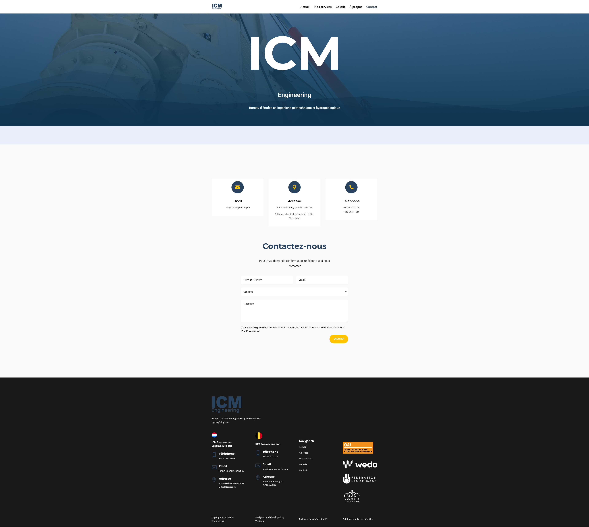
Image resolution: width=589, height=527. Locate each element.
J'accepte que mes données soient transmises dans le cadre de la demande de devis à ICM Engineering (293, 329)
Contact (371, 7)
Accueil (305, 7)
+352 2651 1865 (351, 211)
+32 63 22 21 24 (351, 207)
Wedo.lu (259, 520)
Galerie (341, 7)
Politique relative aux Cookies (358, 519)
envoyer (338, 338)
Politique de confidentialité (313, 519)
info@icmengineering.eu (231, 470)
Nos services (323, 7)
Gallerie (303, 464)
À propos (356, 7)
